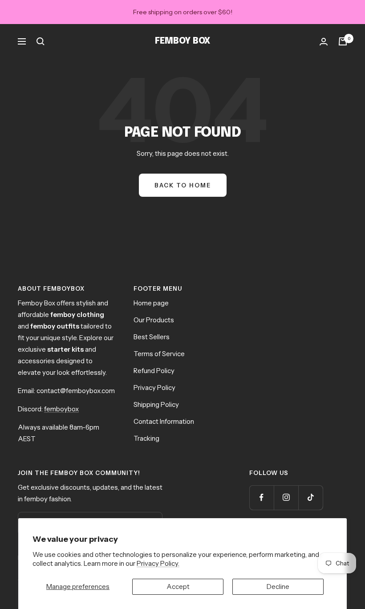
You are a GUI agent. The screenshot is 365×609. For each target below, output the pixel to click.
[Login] (324, 41)
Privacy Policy (154, 387)
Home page (151, 303)
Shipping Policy (156, 404)
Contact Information (164, 421)
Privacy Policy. (158, 563)
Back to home (182, 185)
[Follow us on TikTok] (310, 497)
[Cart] (342, 41)
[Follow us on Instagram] (286, 497)
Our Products (154, 320)
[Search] (40, 41)
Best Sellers (152, 337)
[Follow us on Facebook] (261, 497)
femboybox (61, 409)
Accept (178, 586)
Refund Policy (154, 370)
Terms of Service (159, 353)
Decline (278, 586)
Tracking (146, 438)
